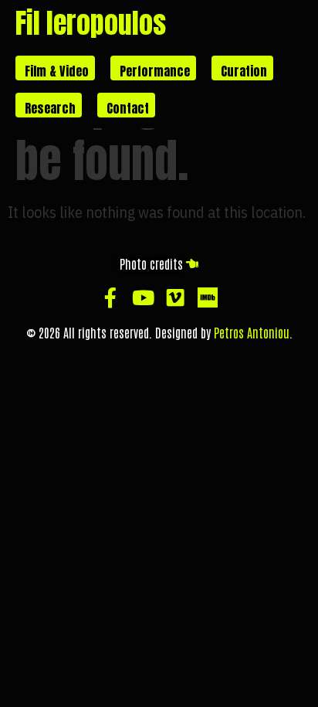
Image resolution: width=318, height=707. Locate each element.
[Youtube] (143, 297)
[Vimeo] (175, 297)
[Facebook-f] (110, 297)
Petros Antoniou (251, 332)
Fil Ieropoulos (90, 23)
